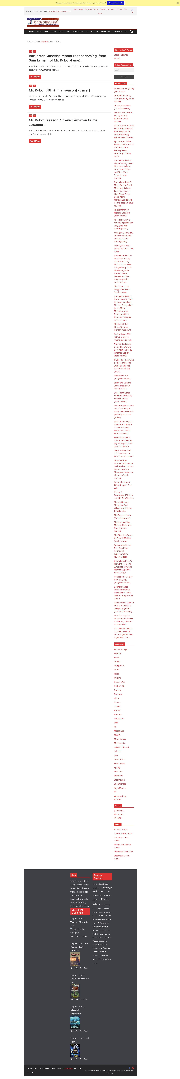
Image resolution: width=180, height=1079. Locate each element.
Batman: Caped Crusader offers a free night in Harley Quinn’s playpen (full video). (123, 592)
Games (68, 32)
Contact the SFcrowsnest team (125, 1070)
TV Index (118, 817)
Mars (95, 919)
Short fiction (119, 759)
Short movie (119, 763)
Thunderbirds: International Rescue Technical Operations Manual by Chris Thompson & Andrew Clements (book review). (124, 469)
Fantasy (102, 9)
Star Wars (118, 775)
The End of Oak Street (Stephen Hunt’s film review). (122, 327)
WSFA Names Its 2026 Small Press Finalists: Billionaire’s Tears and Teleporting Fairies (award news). (124, 131)
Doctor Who (119, 682)
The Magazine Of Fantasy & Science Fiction (102, 948)
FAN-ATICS (119, 686)
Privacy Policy (109, 1073)
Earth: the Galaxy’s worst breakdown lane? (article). (122, 385)
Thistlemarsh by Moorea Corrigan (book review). (122, 212)
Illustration (78, 32)
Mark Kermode (104, 915)
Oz (81, 936)
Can (86, 936)
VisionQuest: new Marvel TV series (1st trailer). (123, 248)
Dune (108, 905)
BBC (109, 891)
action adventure (103, 884)
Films (61, 32)
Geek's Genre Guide (123, 833)
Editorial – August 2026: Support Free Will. (123, 485)
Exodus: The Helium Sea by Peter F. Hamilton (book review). (59, 12)
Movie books (120, 739)
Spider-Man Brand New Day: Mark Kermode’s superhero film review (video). (122, 551)
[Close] (178, 3)
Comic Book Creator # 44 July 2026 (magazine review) (123, 579)
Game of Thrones (103, 909)
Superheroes (120, 784)
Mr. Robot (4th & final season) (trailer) (59, 90)
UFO (99, 959)
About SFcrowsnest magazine (93, 1070)
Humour (118, 714)
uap (94, 959)
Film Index (118, 814)
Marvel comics (101, 919)
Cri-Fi (116, 673)
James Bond (108, 912)
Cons (46, 32)
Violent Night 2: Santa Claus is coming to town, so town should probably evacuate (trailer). (124, 411)
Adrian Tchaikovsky (98, 888)
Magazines (94, 32)
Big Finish (95, 895)
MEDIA (117, 735)
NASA (101, 922)
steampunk (100, 941)
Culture (95, 9)
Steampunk (119, 779)
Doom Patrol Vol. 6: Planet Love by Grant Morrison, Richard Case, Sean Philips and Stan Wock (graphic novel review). (123, 169)
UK (71, 936)
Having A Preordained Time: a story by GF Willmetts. (124, 495)
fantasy (94, 909)
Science (119, 9)
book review (102, 895)
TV (126, 32)
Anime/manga (78, 9)
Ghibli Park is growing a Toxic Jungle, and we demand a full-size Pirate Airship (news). (124, 366)
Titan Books (102, 955)
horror (95, 912)
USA (76, 936)
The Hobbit (100, 945)
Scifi (125, 9)
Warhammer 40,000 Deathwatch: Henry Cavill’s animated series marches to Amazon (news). (123, 427)
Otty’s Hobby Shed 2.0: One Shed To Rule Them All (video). (124, 453)
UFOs (109, 959)
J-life (108, 9)
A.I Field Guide (120, 829)
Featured (118, 694)
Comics (53, 32)
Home (44, 41)
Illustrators (101, 912)
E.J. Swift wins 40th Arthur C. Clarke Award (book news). (123, 337)
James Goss (95, 916)
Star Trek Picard (104, 937)
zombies (95, 963)
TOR (107, 955)
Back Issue (98, 891)
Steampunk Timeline (123, 851)
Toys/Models (117, 32)
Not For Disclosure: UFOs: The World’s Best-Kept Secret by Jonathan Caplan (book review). (123, 350)
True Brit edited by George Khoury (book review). (124, 98)
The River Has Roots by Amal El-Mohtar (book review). (123, 538)
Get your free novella (116, 3)
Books (39, 32)
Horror (113, 9)
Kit (87, 32)
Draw (105, 905)
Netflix (106, 923)
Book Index (119, 810)
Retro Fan (96, 930)
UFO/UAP (104, 959)
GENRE (117, 706)
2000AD (95, 884)
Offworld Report (121, 747)
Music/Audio (105, 32)
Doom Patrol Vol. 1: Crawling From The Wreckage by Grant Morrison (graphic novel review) (123, 567)
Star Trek (118, 771)
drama (101, 905)
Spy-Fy (100, 13)
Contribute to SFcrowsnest (109, 1070)
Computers (88, 9)
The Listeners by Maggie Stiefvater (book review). (122, 289)
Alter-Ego (107, 887)
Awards (31, 32)
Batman (106, 892)
